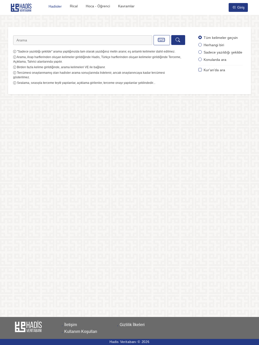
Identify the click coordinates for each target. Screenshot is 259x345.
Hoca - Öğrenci (98, 6)
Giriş (240, 7)
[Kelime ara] (178, 40)
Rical (74, 6)
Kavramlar (126, 6)
